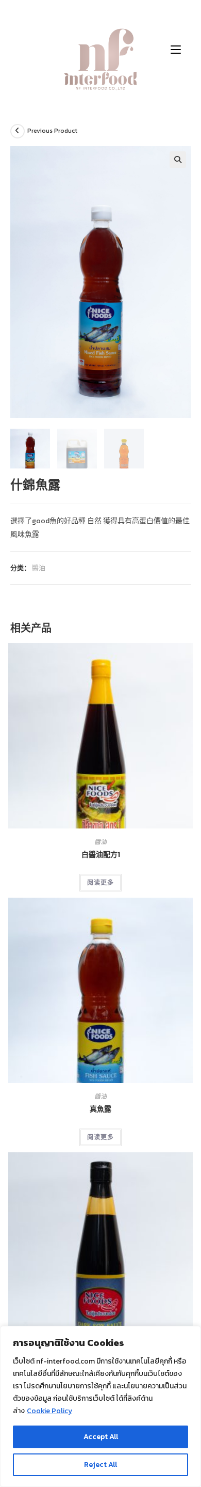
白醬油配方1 (100, 854)
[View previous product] (17, 131)
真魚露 (100, 1109)
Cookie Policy (49, 1410)
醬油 (38, 568)
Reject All (100, 1464)
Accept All (100, 1436)
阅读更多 (100, 882)
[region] (100, 1406)
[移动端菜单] (176, 49)
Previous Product (52, 130)
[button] (178, 159)
